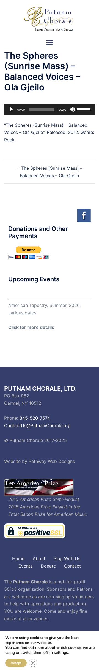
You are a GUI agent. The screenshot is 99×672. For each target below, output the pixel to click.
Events (25, 566)
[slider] (84, 109)
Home (18, 558)
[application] (49, 109)
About (39, 558)
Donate (48, 566)
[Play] (11, 109)
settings (61, 652)
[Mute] (72, 109)
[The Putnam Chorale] (49, 18)
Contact (72, 566)
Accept (16, 663)
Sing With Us (67, 558)
